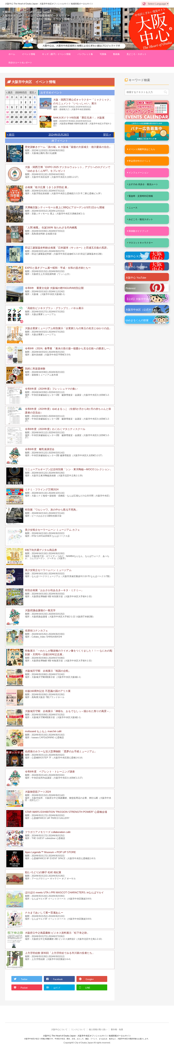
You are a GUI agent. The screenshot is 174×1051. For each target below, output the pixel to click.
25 (34, 117)
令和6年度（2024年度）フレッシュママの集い (51, 388)
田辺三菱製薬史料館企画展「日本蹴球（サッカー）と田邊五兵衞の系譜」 (67, 247)
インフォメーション (139, 172)
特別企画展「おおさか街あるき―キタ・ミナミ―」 (54, 590)
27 (12, 122)
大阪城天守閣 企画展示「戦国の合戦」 (48, 670)
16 (25, 112)
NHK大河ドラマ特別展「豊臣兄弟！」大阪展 (79, 117)
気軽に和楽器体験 (35, 368)
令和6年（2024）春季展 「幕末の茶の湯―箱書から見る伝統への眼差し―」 (68, 348)
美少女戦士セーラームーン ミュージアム (48, 570)
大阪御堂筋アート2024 (38, 791)
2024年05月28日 (59, 134)
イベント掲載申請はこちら (142, 149)
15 (21, 112)
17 (30, 112)
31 (30, 122)
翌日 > (107, 134)
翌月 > (33, 92)
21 (16, 117)
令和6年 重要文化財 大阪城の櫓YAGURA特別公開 (54, 287)
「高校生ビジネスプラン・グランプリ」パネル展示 (54, 308)
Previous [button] (3, 28)
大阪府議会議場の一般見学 (40, 610)
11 (35, 107)
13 (12, 112)
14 (16, 112)
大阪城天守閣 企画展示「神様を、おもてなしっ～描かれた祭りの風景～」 (68, 711)
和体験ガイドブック (139, 231)
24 (30, 117)
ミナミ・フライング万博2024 (41, 489)
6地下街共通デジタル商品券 (41, 549)
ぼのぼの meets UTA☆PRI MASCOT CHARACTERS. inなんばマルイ (64, 892)
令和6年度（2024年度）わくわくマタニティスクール (55, 429)
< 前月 (9, 92)
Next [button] (170, 28)
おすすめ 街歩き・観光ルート (143, 184)
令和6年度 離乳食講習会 (39, 449)
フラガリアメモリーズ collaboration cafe (48, 832)
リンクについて (78, 1029)
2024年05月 (21, 92)
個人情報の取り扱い (98, 1029)
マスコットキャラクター (141, 242)
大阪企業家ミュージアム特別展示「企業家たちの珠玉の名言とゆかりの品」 (68, 328)
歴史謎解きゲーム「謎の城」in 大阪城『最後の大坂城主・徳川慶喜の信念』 (68, 146)
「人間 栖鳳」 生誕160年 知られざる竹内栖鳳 (51, 227)
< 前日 (10, 134)
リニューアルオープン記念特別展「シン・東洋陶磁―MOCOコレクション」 (68, 469)
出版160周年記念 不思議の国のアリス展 (48, 690)
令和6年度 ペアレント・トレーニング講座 (50, 771)
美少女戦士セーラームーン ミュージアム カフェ (52, 529)
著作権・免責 (117, 1029)
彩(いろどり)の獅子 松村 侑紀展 (43, 872)
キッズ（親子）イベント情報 (56, 54)
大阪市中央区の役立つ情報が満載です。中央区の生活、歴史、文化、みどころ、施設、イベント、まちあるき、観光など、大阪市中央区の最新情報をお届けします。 (87, 1039)
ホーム (11, 54)
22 (21, 117)
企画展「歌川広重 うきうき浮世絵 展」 (47, 187)
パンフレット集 (85, 54)
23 (25, 117)
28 (16, 122)
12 (7, 112)
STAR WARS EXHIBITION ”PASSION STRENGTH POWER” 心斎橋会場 (66, 811)
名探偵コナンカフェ (36, 630)
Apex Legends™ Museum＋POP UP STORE (50, 852)
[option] (87, 29)
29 (21, 122)
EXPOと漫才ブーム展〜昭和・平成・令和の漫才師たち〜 (58, 267)
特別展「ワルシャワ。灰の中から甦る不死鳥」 (52, 509)
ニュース (133, 207)
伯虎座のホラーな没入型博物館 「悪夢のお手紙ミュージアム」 (61, 751)
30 (25, 122)
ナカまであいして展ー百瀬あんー (44, 912)
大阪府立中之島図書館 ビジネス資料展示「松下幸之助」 (57, 932)
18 (34, 112)
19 (7, 117)
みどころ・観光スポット (141, 219)
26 (7, 122)
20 (12, 117)
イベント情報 (28, 54)
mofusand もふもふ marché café (43, 731)
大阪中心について (59, 1029)
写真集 (103, 54)
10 (30, 107)
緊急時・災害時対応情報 (141, 196)
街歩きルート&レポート (20, 62)
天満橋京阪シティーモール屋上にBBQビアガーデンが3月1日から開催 (65, 207)
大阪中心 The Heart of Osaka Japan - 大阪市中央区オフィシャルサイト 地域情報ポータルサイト (49, 4)
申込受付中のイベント (140, 161)
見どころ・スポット (136, 54)
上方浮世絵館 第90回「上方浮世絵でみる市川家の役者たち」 (60, 952)
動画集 (116, 54)
